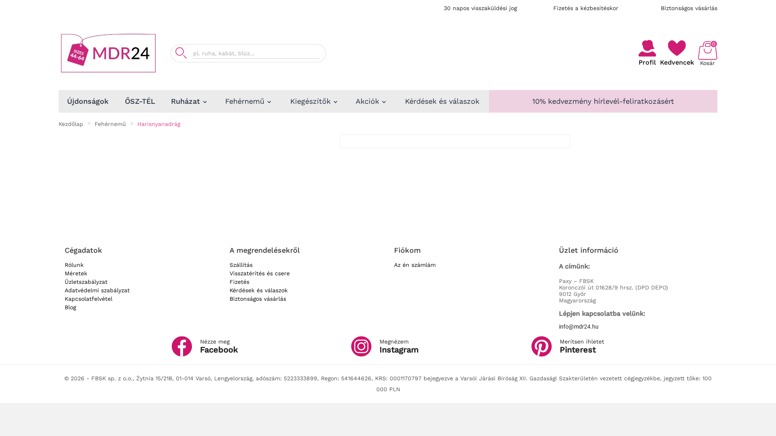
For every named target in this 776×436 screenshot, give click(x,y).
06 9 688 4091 (587, 49)
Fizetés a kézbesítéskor (585, 8)
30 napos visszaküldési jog (480, 8)
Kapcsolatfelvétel (88, 299)
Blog (70, 307)
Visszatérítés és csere (260, 273)
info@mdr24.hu (579, 326)
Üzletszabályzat (86, 282)
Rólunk (74, 265)
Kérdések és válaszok (259, 290)
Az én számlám (415, 265)
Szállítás (241, 265)
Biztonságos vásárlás (689, 8)
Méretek (76, 273)
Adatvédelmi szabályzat (97, 290)
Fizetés (239, 282)
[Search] (181, 53)
